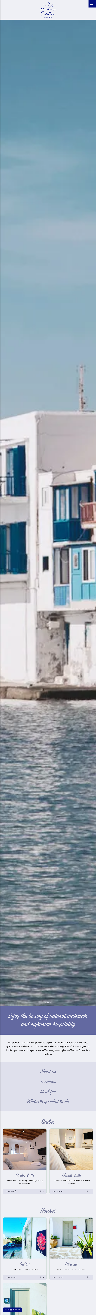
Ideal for (48, 1091)
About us (48, 1071)
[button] (45, 1002)
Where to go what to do (48, 1101)
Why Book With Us (12, 1310)
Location (48, 1081)
